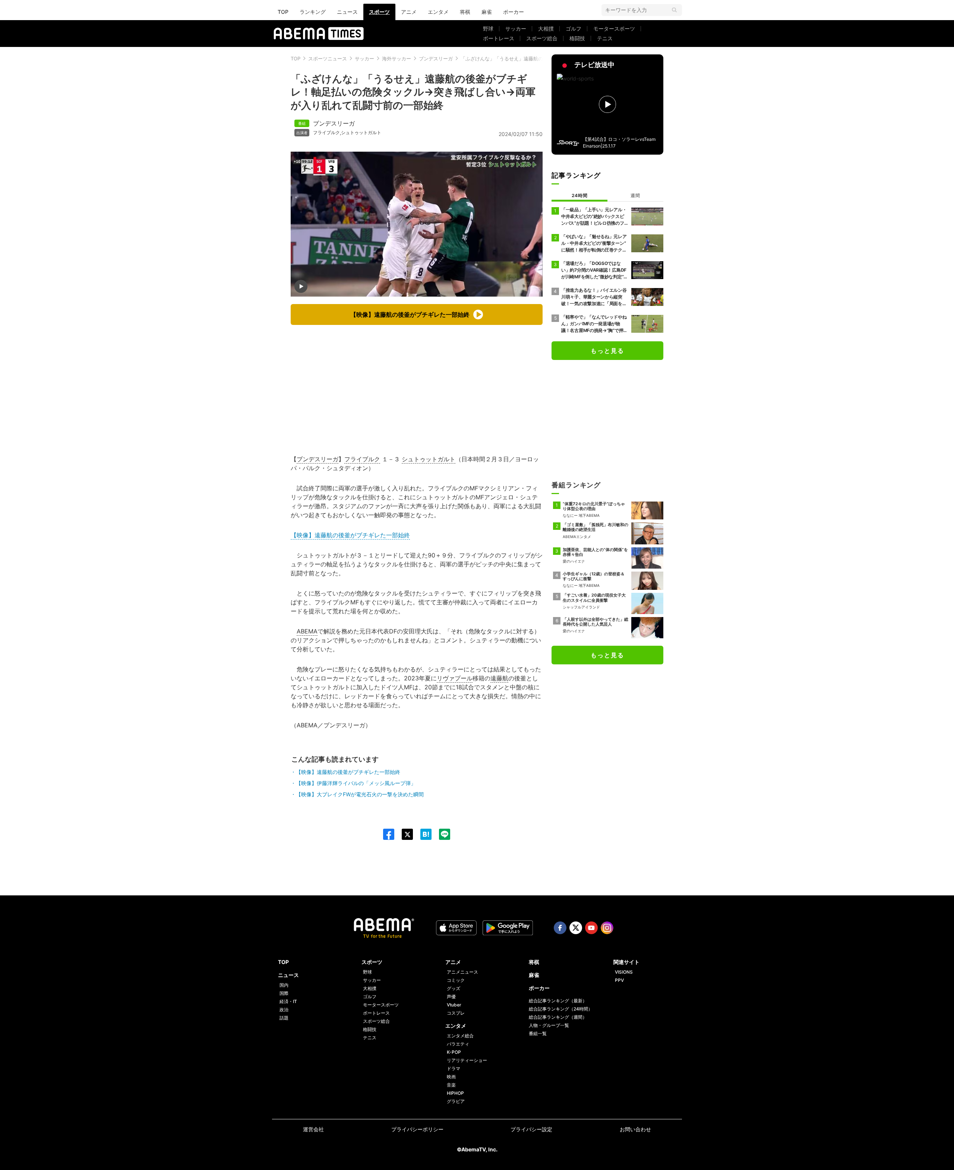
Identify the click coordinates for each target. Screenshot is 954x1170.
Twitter (575, 927)
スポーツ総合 (541, 38)
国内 (283, 985)
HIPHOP (455, 1093)
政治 (283, 1009)
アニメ (409, 12)
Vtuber (454, 1005)
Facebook (560, 927)
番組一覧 (538, 1033)
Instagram (607, 927)
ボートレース (498, 38)
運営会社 (313, 1129)
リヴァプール (455, 678)
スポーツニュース (327, 58)
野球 (488, 28)
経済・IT (288, 1001)
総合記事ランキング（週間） (558, 1017)
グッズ (453, 988)
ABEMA (307, 631)
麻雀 (486, 12)
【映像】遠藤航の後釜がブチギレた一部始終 (350, 535)
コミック (456, 980)
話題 (283, 1018)
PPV (619, 980)
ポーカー (513, 12)
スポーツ (379, 12)
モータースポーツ (614, 28)
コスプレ (456, 1013)
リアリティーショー (467, 1060)
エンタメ (438, 12)
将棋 (465, 12)
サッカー (515, 28)
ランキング (313, 12)
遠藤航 (499, 678)
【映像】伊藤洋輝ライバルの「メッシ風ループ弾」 (356, 783)
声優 (451, 996)
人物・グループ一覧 (549, 1025)
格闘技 (577, 38)
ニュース (347, 12)
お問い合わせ (635, 1129)
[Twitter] (403, 834)
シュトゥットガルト (361, 132)
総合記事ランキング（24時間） (561, 1009)
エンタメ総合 (460, 1035)
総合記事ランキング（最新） (558, 1000)
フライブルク (326, 132)
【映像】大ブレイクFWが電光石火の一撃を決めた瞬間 (360, 794)
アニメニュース (462, 972)
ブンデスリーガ (436, 58)
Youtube (591, 927)
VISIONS (624, 972)
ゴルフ (573, 28)
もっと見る (607, 350)
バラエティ (458, 1044)
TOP (283, 12)
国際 (283, 993)
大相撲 (546, 28)
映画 (451, 1076)
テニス (605, 38)
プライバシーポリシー (417, 1129)
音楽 (451, 1085)
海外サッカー (396, 58)
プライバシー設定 (531, 1129)
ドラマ (453, 1068)
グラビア (456, 1101)
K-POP (454, 1052)
